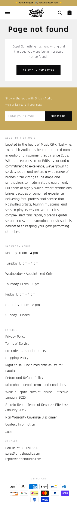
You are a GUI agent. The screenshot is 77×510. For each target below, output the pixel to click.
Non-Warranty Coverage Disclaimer (31, 417)
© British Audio (38, 478)
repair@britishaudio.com (23, 459)
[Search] (60, 12)
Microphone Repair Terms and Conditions (35, 385)
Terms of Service (17, 343)
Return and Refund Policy (24, 377)
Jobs (8, 431)
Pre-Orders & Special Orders (25, 351)
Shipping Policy (16, 358)
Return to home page (38, 70)
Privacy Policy (15, 336)
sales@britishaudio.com (22, 453)
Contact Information (20, 424)
